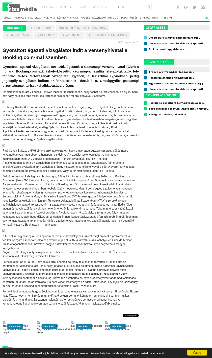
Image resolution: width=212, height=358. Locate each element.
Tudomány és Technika (135, 17)
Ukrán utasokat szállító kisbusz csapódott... (177, 43)
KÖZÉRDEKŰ (99, 17)
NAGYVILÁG (35, 17)
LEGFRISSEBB (156, 27)
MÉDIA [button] (155, 17)
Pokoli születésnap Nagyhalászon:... (171, 77)
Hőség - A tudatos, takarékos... (168, 114)
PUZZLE (85, 17)
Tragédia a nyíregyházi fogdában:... (171, 72)
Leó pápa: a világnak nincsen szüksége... (174, 37)
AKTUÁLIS (20, 17)
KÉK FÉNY (62, 17)
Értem (197, 353)
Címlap (8, 17)
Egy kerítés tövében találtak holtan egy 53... (177, 83)
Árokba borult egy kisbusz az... (168, 49)
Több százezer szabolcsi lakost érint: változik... (179, 108)
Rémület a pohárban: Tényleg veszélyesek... (177, 102)
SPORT (74, 17)
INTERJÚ (113, 17)
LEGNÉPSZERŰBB (159, 62)
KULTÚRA (49, 17)
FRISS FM (166, 17)
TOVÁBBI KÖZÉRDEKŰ (161, 95)
